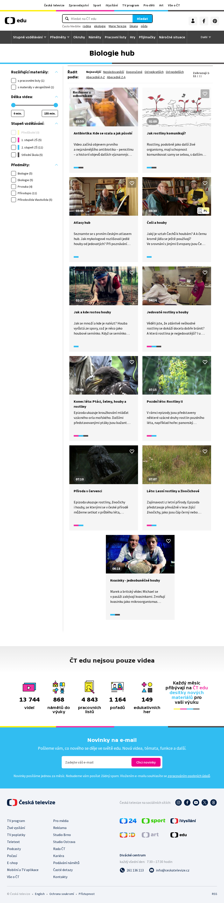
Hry (132, 37)
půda (144, 26)
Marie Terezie (117, 26)
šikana (134, 26)
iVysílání (112, 5)
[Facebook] (204, 21)
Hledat (142, 18)
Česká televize (54, 5)
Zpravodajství (79, 5)
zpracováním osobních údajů (189, 776)
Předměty (58, 37)
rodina (87, 26)
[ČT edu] (15, 22)
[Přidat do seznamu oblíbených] (132, 93)
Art (161, 5)
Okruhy (79, 37)
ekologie (100, 26)
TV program (130, 5)
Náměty (95, 37)
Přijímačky (147, 37)
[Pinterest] (214, 21)
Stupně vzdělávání (28, 37)
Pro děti (149, 5)
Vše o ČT (174, 5)
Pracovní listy (115, 37)
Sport (97, 5)
